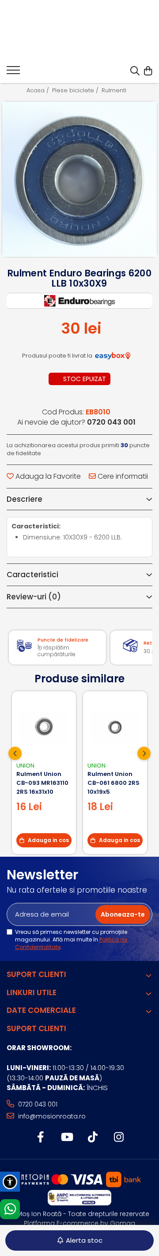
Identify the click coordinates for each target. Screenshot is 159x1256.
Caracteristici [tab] (32, 574)
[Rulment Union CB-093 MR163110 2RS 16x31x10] (44, 726)
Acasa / (38, 90)
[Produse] (13, 72)
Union (25, 765)
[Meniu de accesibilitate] (10, 1182)
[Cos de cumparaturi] (147, 71)
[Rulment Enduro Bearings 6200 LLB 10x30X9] (79, 179)
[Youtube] (66, 1138)
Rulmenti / (117, 90)
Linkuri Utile (32, 992)
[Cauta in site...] (135, 71)
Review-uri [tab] (34, 596)
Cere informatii (122, 476)
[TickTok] (92, 1138)
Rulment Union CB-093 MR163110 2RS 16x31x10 (42, 783)
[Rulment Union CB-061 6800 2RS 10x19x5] (115, 726)
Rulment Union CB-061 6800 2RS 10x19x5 (113, 783)
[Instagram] (118, 1138)
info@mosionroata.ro (51, 1116)
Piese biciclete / (76, 90)
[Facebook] (40, 1138)
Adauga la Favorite (47, 476)
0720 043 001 (36, 1104)
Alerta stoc (84, 1240)
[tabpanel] (79, 179)
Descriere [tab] (24, 499)
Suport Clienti (36, 974)
